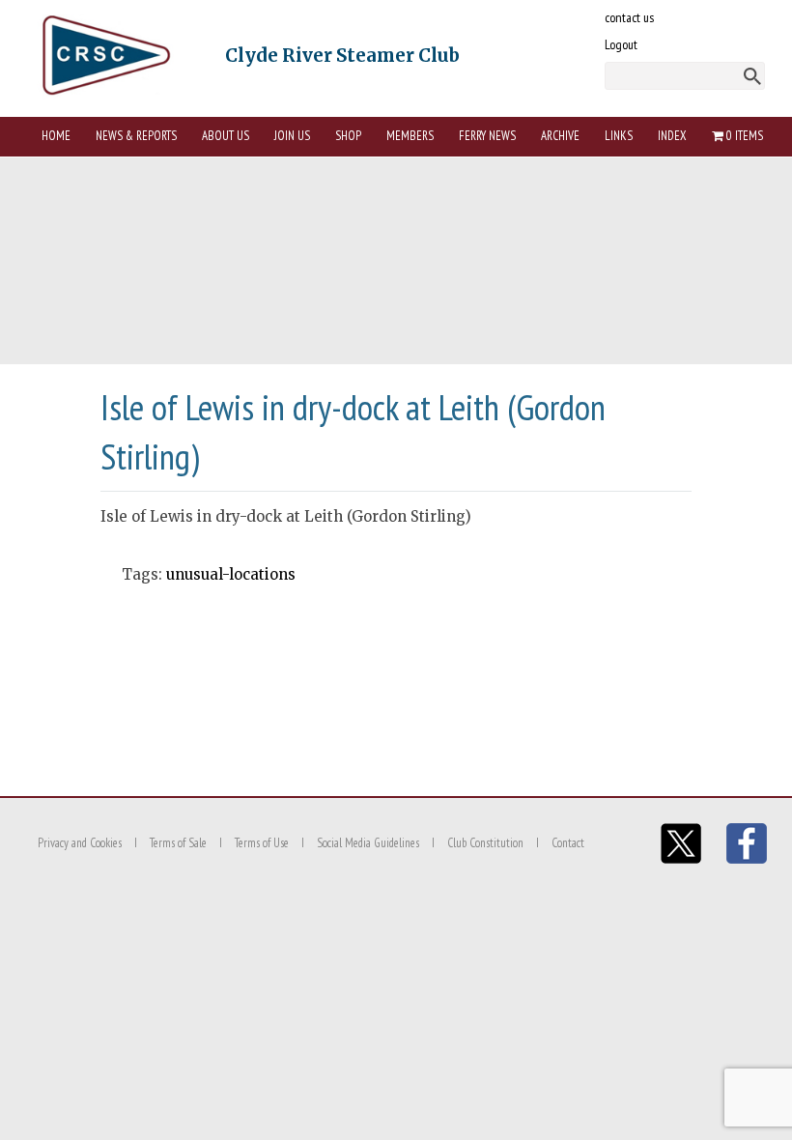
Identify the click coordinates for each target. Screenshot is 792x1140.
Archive (560, 136)
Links (619, 136)
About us (225, 136)
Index (672, 136)
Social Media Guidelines (368, 843)
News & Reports (136, 136)
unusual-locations (231, 574)
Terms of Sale (178, 843)
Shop (348, 136)
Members (410, 136)
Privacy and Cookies (80, 843)
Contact (568, 843)
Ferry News (487, 136)
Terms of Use (262, 843)
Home (56, 136)
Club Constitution (485, 843)
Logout (621, 44)
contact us (629, 17)
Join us (292, 136)
